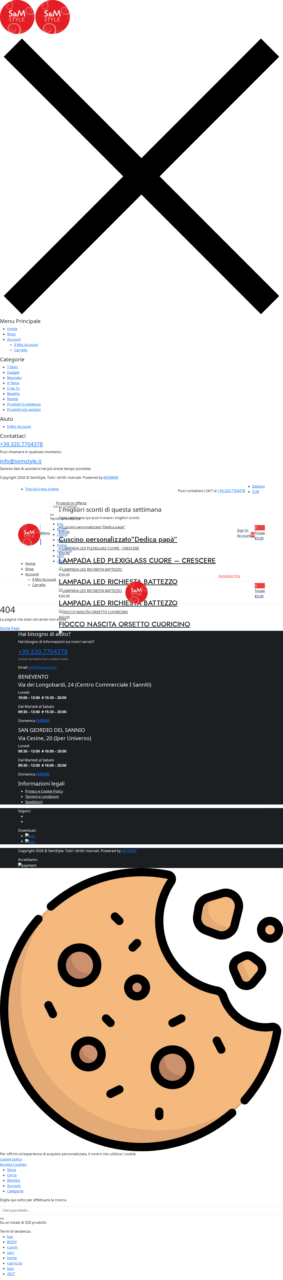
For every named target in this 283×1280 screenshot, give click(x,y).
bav (10, 1236)
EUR (255, 491)
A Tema (16, 383)
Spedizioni (33, 801)
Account (14, 339)
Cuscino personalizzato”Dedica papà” (118, 539)
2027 (11, 1273)
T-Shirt (12, 367)
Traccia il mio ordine (42, 489)
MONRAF (111, 477)
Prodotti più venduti (29, 409)
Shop (11, 334)
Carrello (20, 350)
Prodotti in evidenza (24, 404)
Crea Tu (13, 388)
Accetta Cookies (13, 1164)
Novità (16, 399)
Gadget (13, 372)
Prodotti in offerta (71, 503)
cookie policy (10, 1159)
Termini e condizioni (42, 796)
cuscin (12, 1247)
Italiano (258, 486)
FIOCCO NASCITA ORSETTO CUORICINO (124, 624)
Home (12, 328)
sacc (10, 1252)
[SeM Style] (35, 17)
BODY (12, 1242)
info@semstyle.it (21, 461)
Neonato (14, 377)
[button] (260, 533)
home (12, 1257)
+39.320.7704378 (21, 444)
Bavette (13, 393)
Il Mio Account (26, 344)
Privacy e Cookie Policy (44, 791)
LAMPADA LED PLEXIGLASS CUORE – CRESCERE (137, 560)
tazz (10, 1268)
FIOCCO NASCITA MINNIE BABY (111, 645)
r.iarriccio (14, 1263)
